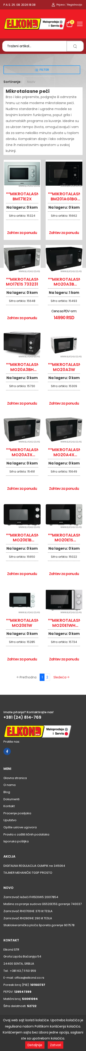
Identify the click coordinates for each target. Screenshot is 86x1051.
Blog (6, 792)
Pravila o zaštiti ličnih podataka (26, 834)
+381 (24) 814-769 (22, 717)
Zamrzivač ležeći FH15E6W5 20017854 (30, 897)
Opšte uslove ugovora (20, 827)
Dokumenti (11, 799)
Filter (44, 69)
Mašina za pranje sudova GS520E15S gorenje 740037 (42, 904)
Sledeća (59, 677)
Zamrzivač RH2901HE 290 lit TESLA (27, 918)
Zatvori (55, 1045)
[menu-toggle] (80, 24)
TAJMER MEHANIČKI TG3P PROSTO (27, 872)
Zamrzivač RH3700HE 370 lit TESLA (28, 911)
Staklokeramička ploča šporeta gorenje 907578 (39, 925)
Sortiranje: (12, 81)
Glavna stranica (15, 778)
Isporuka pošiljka (16, 841)
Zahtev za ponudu (22, 232)
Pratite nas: (11, 741)
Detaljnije (35, 1045)
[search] (75, 46)
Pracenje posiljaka (17, 813)
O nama (9, 785)
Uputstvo (10, 820)
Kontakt (9, 806)
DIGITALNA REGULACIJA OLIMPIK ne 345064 (34, 866)
